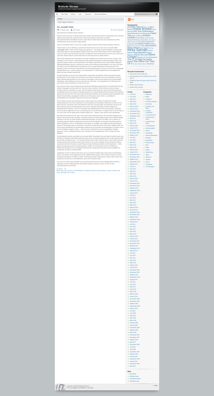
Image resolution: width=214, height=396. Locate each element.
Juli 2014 (132, 166)
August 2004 (134, 361)
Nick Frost (134, 45)
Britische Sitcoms (68, 6)
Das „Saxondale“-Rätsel (65, 27)
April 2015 (133, 145)
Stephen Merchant (141, 55)
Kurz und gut (139, 85)
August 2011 (133, 250)
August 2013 (134, 193)
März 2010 (133, 291)
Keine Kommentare (118, 30)
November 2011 (135, 243)
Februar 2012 (134, 236)
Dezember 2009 (135, 299)
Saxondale (63, 172)
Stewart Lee (141, 57)
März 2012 (133, 234)
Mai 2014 (133, 171)
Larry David (138, 41)
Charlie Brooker (142, 28)
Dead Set (140, 33)
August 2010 (134, 279)
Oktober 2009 (134, 303)
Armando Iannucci (135, 27)
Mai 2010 (133, 287)
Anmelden (133, 374)
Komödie (148, 138)
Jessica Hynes (144, 40)
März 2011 (133, 263)
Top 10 (148, 162)
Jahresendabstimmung (152, 135)
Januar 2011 (133, 267)
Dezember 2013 (135, 183)
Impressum (88, 14)
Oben (155, 385)
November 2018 (135, 113)
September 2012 (135, 219)
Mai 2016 (133, 118)
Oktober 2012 (134, 217)
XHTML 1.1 (84, 388)
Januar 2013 (134, 210)
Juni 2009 (133, 313)
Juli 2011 (132, 253)
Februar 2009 (134, 323)
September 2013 (135, 190)
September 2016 (135, 116)
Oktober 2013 (134, 188)
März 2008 (133, 332)
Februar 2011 (134, 265)
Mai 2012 (133, 229)
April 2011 (133, 260)
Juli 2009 (132, 311)
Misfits (136, 44)
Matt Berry (93, 170)
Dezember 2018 (135, 111)
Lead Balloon (86, 170)
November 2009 (135, 301)
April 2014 (133, 173)
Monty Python (144, 44)
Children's (149, 99)
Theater (148, 159)
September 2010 (135, 277)
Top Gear (150, 64)
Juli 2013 (132, 195)
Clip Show (149, 104)
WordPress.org (134, 381)
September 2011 (135, 248)
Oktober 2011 (134, 246)
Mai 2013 (133, 200)
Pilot (147, 145)
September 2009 (135, 306)
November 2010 (135, 272)
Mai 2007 (133, 342)
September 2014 (135, 162)
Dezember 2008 (135, 327)
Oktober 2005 (134, 354)
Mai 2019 (133, 99)
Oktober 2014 (134, 159)
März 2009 (133, 320)
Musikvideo (149, 140)
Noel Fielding (141, 45)
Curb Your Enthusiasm (143, 31)
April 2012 (133, 231)
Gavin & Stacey (68, 170)
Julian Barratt (131, 41)
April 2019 (133, 101)
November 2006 (135, 344)
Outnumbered (150, 46)
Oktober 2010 (134, 275)
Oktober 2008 (134, 330)
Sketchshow (149, 152)
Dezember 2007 (135, 335)
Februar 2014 (134, 178)
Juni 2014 (133, 169)
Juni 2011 (133, 255)
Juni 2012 (133, 226)
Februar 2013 (134, 207)
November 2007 (135, 337)
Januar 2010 (134, 296)
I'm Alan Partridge (77, 170)
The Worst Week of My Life (139, 64)
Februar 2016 (134, 125)
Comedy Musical (151, 115)
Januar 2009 (134, 325)
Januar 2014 (134, 181)
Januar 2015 (134, 152)
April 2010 (133, 289)
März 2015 (133, 147)
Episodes (147, 33)
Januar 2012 (134, 238)
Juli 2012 (132, 224)
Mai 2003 (133, 366)
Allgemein (149, 94)
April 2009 (133, 318)
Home (57, 14)
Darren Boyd (60, 170)
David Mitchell (132, 33)
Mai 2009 (133, 315)
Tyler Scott (133, 74)
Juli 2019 (132, 94)
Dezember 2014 (135, 154)
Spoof (147, 154)
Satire (147, 147)
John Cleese (152, 40)
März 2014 (133, 176)
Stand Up (148, 157)
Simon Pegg (132, 52)
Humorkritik (149, 133)
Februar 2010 (134, 294)
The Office (139, 61)
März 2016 (133, 123)
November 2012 (135, 214)
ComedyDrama (150, 126)
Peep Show (133, 47)
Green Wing (140, 38)
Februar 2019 (134, 106)
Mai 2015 (133, 142)
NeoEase (75, 388)
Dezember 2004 (135, 359)
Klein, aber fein (142, 74)
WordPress (60, 387)
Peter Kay (150, 48)
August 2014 (134, 164)
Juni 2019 (133, 97)
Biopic (147, 97)
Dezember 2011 (135, 241)
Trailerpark (149, 164)
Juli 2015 (132, 137)
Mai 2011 (132, 258)
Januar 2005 (134, 356)
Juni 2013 (133, 198)
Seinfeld (150, 50)
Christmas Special (151, 101)
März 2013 (133, 205)
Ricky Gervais (137, 50)
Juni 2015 (133, 140)
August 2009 (134, 308)
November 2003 (135, 363)
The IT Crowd (134, 59)
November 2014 (135, 157)
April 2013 (133, 202)
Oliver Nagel (64, 14)
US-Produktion (150, 166)
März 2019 (133, 104)
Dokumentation (150, 128)
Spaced (142, 52)
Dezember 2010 (135, 270)
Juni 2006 (133, 349)
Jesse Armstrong (133, 40)
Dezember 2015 (135, 130)
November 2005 (135, 352)
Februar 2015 (134, 149)
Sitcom (61, 168)
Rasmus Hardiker (112, 170)
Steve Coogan (71, 172)
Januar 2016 (134, 128)
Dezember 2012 (135, 212)
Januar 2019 (134, 109)
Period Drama (150, 142)
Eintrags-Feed (134, 376)
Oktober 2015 (134, 135)
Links (80, 14)
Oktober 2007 (134, 339)
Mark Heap (145, 42)
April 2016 (133, 121)
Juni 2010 (133, 284)
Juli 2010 (132, 282)
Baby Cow (146, 27)
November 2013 (135, 186)
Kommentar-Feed (135, 378)
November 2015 (135, 133)
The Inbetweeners (151, 57)
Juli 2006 (132, 347)
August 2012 (134, 222)
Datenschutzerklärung (100, 14)
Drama (148, 130)
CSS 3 (91, 388)
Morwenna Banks (101, 170)
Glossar (73, 14)
